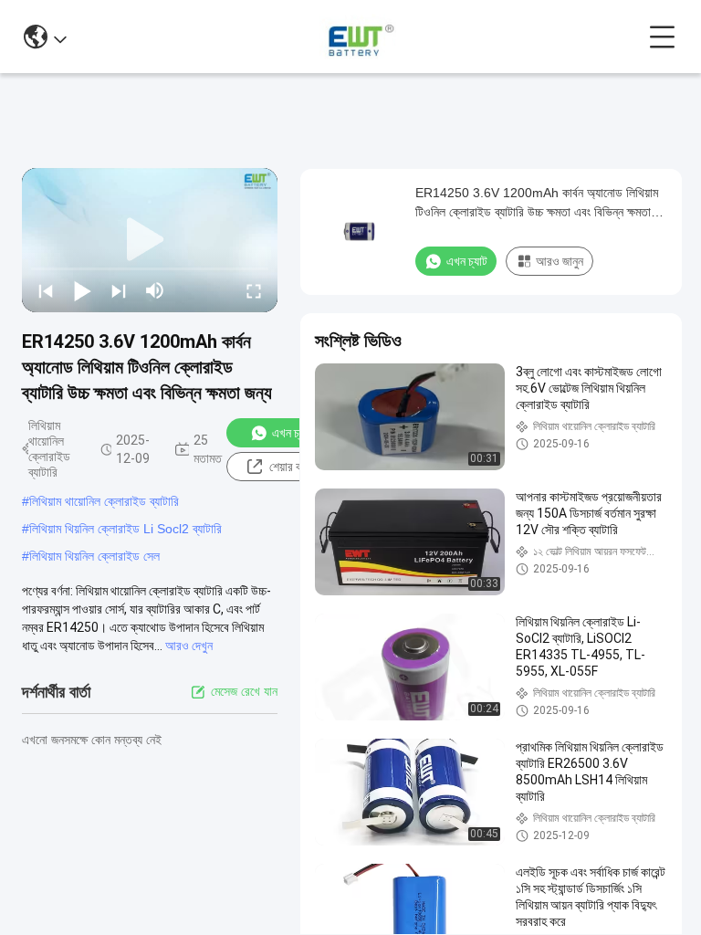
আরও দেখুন (189, 645)
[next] (118, 290)
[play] (150, 240)
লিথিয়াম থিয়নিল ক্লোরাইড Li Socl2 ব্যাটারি (125, 528)
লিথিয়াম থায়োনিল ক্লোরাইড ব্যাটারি (104, 501)
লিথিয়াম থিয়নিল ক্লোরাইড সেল (94, 556)
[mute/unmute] (155, 290)
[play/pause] (82, 290)
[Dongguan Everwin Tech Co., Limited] (357, 36)
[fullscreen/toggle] (253, 290)
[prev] (45, 290)
